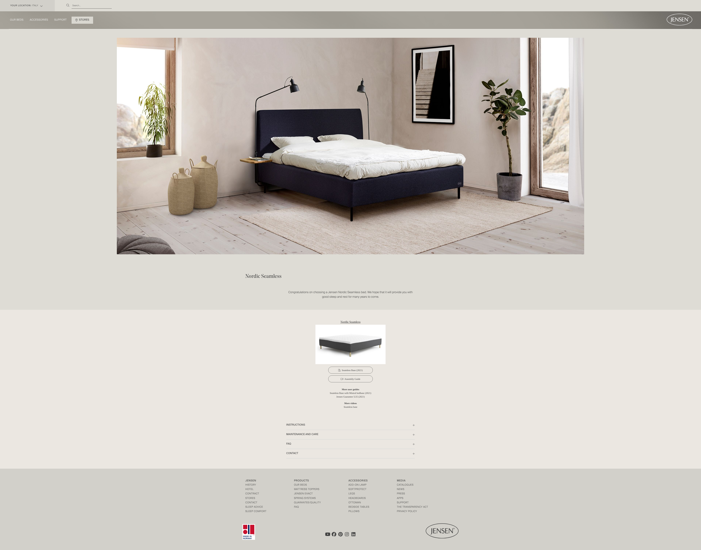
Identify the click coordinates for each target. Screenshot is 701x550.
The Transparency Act (412, 507)
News (400, 489)
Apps (400, 498)
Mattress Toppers (306, 489)
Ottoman (354, 503)
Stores (84, 20)
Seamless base (350, 407)
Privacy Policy (407, 511)
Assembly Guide (352, 379)
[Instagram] (347, 534)
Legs (351, 494)
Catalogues (405, 485)
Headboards (357, 498)
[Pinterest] (340, 534)
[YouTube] (327, 534)
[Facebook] (334, 534)
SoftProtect (357, 489)
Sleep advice (254, 507)
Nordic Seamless (350, 322)
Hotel (249, 489)
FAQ (296, 507)
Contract (252, 494)
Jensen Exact (303, 494)
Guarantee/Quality (307, 503)
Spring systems (305, 498)
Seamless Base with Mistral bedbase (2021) (350, 393)
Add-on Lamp (357, 485)
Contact (251, 503)
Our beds (17, 20)
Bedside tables (358, 507)
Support (60, 20)
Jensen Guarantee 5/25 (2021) (350, 396)
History (250, 485)
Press (401, 494)
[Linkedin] (353, 534)
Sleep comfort (256, 511)
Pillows (354, 511)
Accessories (39, 20)
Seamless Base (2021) (352, 370)
